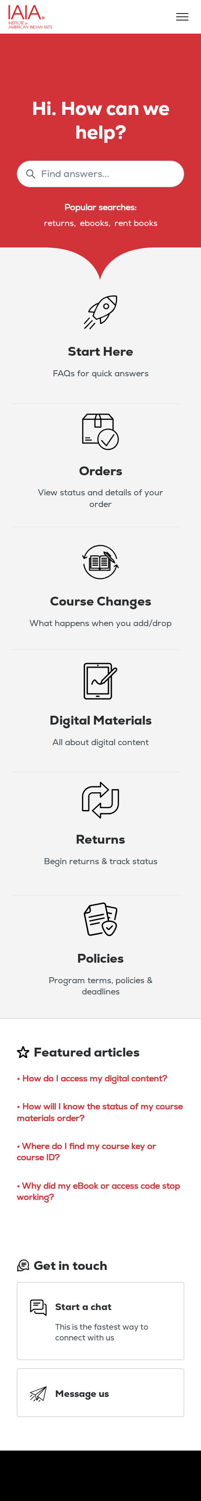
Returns (100, 839)
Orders (100, 471)
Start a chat (83, 1307)
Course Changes (100, 601)
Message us (82, 1394)
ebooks (94, 223)
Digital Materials (101, 720)
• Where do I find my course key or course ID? (86, 1152)
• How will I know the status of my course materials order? (100, 1112)
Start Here (100, 351)
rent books (136, 223)
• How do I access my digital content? (92, 1078)
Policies (100, 958)
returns (59, 223)
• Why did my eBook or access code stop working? (98, 1191)
